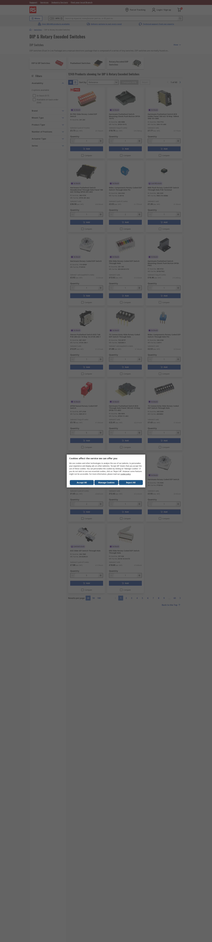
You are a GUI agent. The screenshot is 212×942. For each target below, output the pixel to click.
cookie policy (125, 474)
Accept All (82, 482)
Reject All (131, 482)
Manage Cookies (106, 482)
